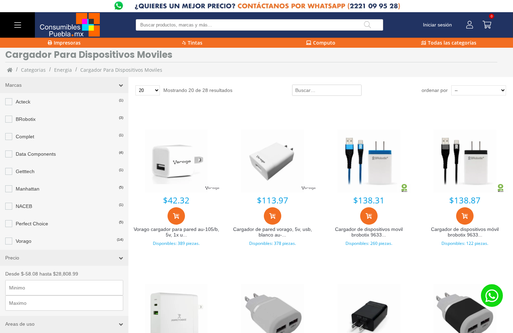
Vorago (23, 241)
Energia (63, 70)
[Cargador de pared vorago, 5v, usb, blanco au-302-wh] (272, 161)
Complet (25, 136)
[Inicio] (10, 69)
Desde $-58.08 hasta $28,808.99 (41, 274)
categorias (33, 70)
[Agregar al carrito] (176, 216)
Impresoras (67, 42)
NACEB (24, 206)
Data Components (36, 154)
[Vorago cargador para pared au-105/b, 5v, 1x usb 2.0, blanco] (176, 161)
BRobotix (26, 119)
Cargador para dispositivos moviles (121, 70)
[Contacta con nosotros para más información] (492, 295)
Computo (324, 42)
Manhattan (27, 189)
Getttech (25, 171)
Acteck (23, 101)
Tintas (195, 42)
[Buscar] (367, 25)
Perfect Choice (32, 223)
